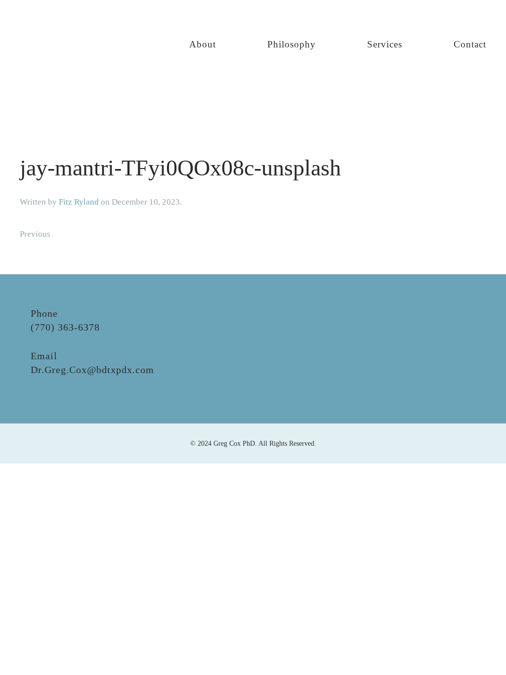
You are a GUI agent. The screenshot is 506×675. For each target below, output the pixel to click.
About (202, 44)
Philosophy (291, 44)
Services (384, 44)
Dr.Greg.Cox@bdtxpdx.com (92, 369)
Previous (35, 234)
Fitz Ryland (79, 202)
